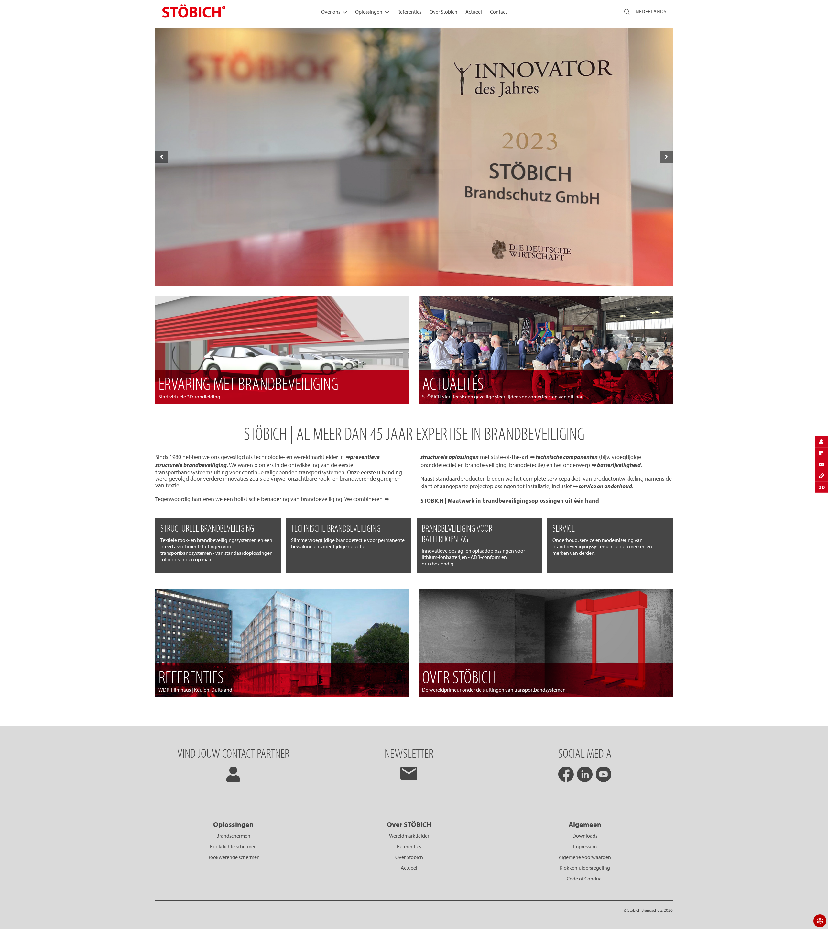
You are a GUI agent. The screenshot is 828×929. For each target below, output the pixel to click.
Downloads (584, 836)
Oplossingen (368, 11)
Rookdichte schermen (233, 846)
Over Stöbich (443, 11)
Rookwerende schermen (233, 857)
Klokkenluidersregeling (585, 868)
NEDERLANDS (651, 11)
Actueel (473, 11)
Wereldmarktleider (409, 836)
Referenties (409, 11)
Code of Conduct (585, 878)
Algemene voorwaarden (585, 857)
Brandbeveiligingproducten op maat (413, 256)
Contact (498, 11)
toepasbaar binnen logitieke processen (414, 272)
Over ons (330, 11)
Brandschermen (233, 836)
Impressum (585, 846)
